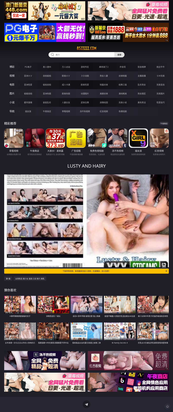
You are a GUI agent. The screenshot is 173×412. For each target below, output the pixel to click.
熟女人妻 (104, 75)
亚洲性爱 (28, 84)
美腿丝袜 (104, 93)
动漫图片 (85, 93)
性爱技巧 (161, 102)
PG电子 (28, 67)
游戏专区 (85, 67)
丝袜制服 (123, 75)
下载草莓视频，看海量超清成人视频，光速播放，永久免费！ (86, 271)
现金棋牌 (142, 67)
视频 (12, 75)
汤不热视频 (85, 111)
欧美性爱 (85, 84)
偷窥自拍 (28, 93)
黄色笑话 (142, 102)
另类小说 (123, 102)
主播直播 (142, 75)
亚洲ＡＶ (28, 75)
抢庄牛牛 (161, 67)
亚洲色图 (47, 93)
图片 (12, 93)
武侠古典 (85, 102)
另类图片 (161, 93)
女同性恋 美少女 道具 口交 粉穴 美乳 (29, 278)
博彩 (12, 67)
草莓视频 (66, 111)
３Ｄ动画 (85, 75)
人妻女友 (66, 102)
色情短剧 (123, 111)
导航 (12, 111)
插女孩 (28, 111)
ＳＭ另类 (161, 75)
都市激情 (28, 102)
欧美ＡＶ (66, 75)
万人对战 (66, 67)
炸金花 (123, 67)
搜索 (119, 54)
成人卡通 (66, 84)
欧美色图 (66, 93)
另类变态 (161, 84)
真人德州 (47, 67)
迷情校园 (104, 102)
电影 (12, 84)
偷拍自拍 (47, 84)
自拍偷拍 (47, 75)
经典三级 (123, 84)
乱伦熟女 (142, 84)
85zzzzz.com (86, 48)
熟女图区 (142, 93)
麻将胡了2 (103, 67)
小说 (12, 102)
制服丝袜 (104, 84)
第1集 (8, 278)
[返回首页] (167, 406)
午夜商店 (47, 111)
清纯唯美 (123, 93)
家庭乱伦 (47, 102)
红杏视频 (104, 111)
